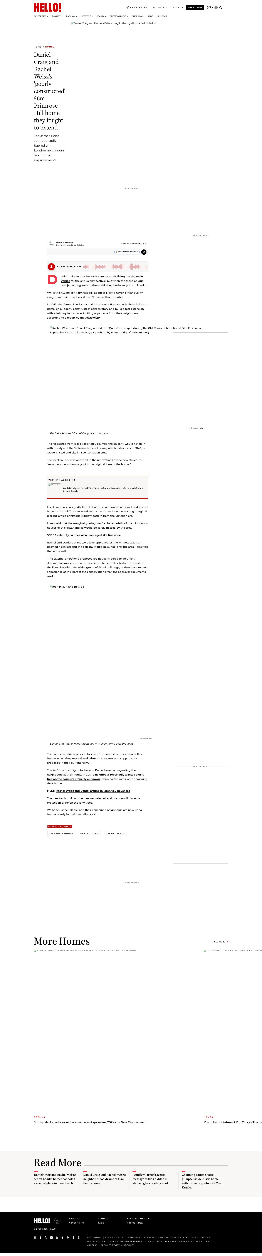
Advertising (76, 1223)
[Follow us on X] (46, 1237)
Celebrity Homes (61, 833)
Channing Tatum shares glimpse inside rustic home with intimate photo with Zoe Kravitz (201, 1181)
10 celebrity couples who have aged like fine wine (87, 535)
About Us (74, 1218)
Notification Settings (100, 1241)
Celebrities (40, 16)
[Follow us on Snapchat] (62, 1237)
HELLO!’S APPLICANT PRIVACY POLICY (193, 1241)
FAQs (101, 1223)
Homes (50, 47)
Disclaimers (94, 1237)
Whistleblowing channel (173, 1237)
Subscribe (195, 7)
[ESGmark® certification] (55, 1221)
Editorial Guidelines (156, 1241)
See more (219, 942)
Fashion (70, 16)
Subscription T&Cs (137, 1218)
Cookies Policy (114, 1237)
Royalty (56, 16)
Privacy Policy (201, 1237)
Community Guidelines (140, 1237)
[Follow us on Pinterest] (68, 1237)
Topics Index (135, 1223)
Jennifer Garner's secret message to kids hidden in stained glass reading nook (151, 1179)
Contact (103, 1218)
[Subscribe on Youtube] (57, 1237)
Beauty (100, 16)
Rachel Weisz (116, 833)
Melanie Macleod (65, 242)
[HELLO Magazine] (47, 7)
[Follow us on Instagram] (35, 1237)
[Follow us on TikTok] (51, 1237)
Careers (92, 1245)
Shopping (137, 16)
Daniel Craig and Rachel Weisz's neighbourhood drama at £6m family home (104, 1179)
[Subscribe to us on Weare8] (73, 1237)
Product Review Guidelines (117, 1245)
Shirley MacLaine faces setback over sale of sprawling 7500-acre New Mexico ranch (90, 1122)
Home (38, 47)
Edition (159, 7)
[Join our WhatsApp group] (79, 1237)
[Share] (143, 252)
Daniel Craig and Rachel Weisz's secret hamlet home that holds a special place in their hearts (103, 489)
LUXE (150, 16)
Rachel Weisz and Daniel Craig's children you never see (93, 790)
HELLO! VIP (162, 16)
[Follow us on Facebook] (40, 1237)
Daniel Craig (89, 833)
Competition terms (128, 1241)
